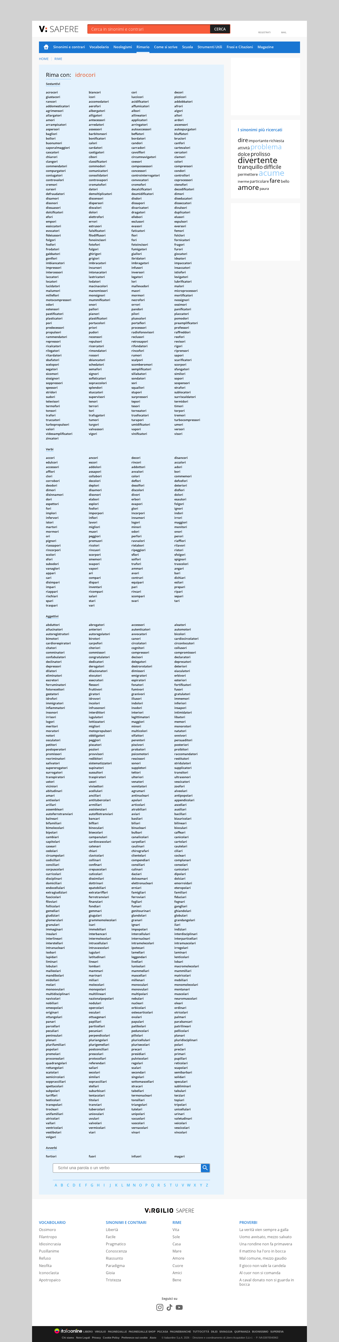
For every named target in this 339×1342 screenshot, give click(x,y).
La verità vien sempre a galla (263, 1229)
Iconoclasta (49, 1272)
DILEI (214, 1331)
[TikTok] (169, 1307)
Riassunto (114, 1258)
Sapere (64, 29)
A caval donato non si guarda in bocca (266, 1282)
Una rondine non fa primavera (265, 1243)
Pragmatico (116, 1243)
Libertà (112, 1229)
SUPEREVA (277, 1331)
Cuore (177, 1265)
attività (244, 147)
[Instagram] (160, 1307)
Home (46, 47)
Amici (177, 1272)
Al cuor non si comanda (259, 1272)
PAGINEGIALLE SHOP (142, 1331)
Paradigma (115, 1265)
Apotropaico (50, 1279)
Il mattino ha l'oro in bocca (262, 1251)
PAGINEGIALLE (117, 1331)
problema (266, 146)
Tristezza (113, 1279)
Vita (175, 1229)
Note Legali (83, 1337)
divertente (257, 160)
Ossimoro (47, 1229)
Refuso (45, 1258)
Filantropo (48, 1236)
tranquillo (250, 166)
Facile (111, 1236)
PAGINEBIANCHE (180, 1331)
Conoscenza (116, 1251)
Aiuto (153, 1337)
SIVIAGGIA (225, 1331)
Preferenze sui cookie (135, 1337)
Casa (176, 1243)
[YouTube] (179, 1307)
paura (264, 188)
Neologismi (122, 47)
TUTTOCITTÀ (201, 1331)
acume (271, 172)
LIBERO (88, 1331)
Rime (58, 59)
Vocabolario (99, 47)
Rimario (143, 47)
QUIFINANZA (242, 1331)
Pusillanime (49, 1251)
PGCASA (162, 1331)
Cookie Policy (111, 1337)
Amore (178, 1258)
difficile (272, 166)
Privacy (96, 1337)
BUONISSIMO (260, 1331)
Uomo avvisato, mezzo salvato (265, 1236)
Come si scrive (166, 47)
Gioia (110, 1272)
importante (258, 140)
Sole (176, 1236)
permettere (248, 174)
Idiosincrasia (50, 1243)
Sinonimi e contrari (69, 47)
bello (285, 181)
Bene (176, 1279)
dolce (244, 154)
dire (243, 140)
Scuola (187, 47)
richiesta (276, 140)
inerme (243, 181)
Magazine (266, 47)
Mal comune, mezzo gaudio (263, 1258)
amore (248, 187)
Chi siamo (68, 1337)
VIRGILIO (100, 1331)
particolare (259, 181)
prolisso (260, 154)
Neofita (45, 1265)
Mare (176, 1251)
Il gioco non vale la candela (262, 1265)
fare (275, 180)
